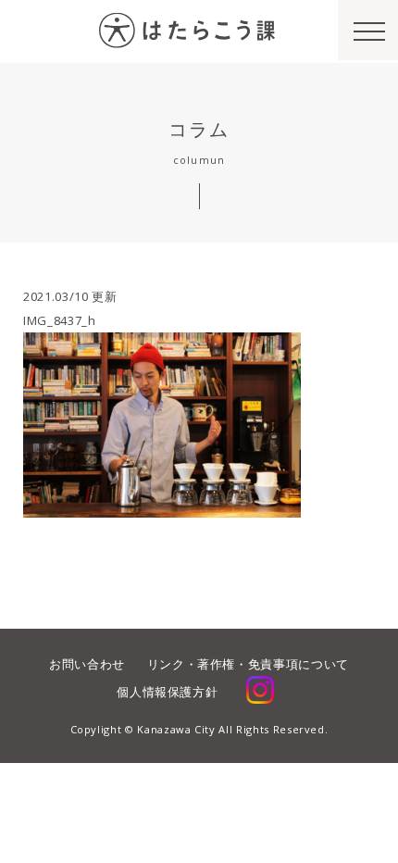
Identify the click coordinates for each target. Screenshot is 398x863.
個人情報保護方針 (167, 691)
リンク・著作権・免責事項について (248, 664)
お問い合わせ (87, 664)
